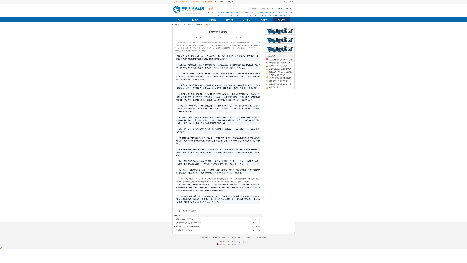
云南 (246, 15)
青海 (271, 15)
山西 (241, 13)
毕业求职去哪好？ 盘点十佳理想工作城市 (189, 223)
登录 (291, 2)
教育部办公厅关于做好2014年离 (279, 63)
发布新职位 (207, 24)
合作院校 (212, 20)
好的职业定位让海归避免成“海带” (280, 78)
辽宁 (280, 13)
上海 (227, 13)
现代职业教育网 (207, 2)
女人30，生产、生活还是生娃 (279, 66)
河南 (261, 13)
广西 (241, 15)
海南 (237, 13)
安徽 (285, 13)
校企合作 (264, 20)
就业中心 (229, 20)
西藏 (275, 15)
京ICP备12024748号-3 (245, 238)
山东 (256, 13)
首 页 (183, 24)
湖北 (227, 15)
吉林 (275, 13)
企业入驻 (253, 8)
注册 (285, 2)
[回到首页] (188, 9)
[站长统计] (1, 248)
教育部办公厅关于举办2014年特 (279, 75)
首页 (179, 20)
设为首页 (230, 2)
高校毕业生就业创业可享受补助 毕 (280, 69)
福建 (222, 15)
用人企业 (195, 20)
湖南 (232, 15)
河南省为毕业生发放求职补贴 (278, 81)
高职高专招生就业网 (180, 2)
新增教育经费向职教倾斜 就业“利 (280, 84)
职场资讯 (199, 24)
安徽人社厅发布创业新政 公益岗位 (280, 72)
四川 (256, 15)
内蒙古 (252, 13)
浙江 (290, 13)
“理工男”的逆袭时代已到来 (184, 219)
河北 (285, 15)
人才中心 (246, 20)
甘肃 (261, 15)
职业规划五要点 (274, 87)
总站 (217, 13)
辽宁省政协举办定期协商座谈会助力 (281, 60)
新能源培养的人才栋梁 (188, 211)
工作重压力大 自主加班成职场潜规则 (188, 226)
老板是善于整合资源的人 (184, 230)
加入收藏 (220, 2)
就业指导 (281, 20)
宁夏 (266, 15)
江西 (217, 15)
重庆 (266, 13)
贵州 (251, 15)
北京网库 (264, 238)
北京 (222, 13)
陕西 (246, 13)
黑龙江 (272, 13)
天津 (232, 13)
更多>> (291, 15)
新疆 (280, 15)
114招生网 (194, 2)
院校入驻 (265, 8)
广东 (237, 15)
